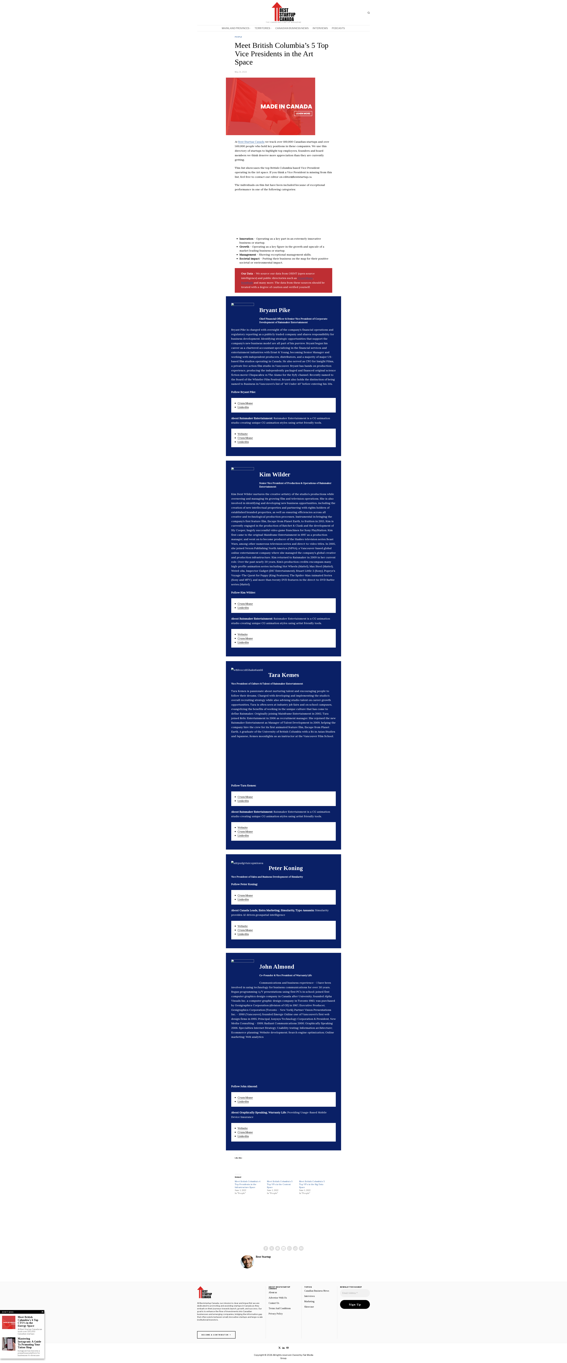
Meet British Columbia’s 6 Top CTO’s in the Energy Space (28, 1321)
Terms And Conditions (280, 1308)
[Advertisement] (283, 216)
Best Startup (263, 1256)
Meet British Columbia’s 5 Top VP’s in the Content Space (280, 1184)
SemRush (247, 282)
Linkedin (243, 407)
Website (243, 434)
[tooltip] (265, 1248)
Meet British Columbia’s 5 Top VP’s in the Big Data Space (312, 1184)
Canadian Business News (316, 1291)
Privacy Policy (276, 1313)
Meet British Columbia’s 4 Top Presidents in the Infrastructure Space (247, 1184)
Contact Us (274, 1303)
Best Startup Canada (251, 141)
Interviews (309, 1296)
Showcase (309, 1306)
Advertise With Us (278, 1297)
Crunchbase (305, 278)
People (238, 37)
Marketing (309, 1301)
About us (273, 1292)
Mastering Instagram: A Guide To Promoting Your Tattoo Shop (29, 1343)
